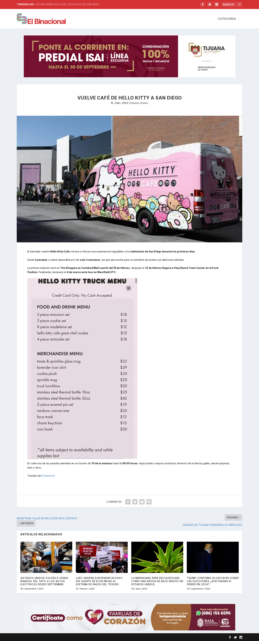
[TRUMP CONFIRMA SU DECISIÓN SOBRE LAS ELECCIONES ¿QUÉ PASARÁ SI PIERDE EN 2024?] (213, 557)
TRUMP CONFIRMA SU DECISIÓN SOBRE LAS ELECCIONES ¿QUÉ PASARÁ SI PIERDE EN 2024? (213, 581)
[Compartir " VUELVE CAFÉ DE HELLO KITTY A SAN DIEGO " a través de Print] (149, 501)
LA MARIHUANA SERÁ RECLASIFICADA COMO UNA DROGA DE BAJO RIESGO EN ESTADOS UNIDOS (157, 581)
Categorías (227, 18)
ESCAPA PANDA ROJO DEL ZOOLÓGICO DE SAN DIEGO (67, 4)
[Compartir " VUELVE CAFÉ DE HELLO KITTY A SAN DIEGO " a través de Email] (142, 501)
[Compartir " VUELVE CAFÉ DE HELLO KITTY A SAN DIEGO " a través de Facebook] (127, 501)
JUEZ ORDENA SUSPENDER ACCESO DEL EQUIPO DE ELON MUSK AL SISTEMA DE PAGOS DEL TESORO (99, 581)
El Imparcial (48, 475)
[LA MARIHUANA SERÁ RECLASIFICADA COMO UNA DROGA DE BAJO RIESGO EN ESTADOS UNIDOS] (157, 557)
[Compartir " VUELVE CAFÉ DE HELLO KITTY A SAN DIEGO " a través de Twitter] (134, 501)
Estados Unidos (139, 102)
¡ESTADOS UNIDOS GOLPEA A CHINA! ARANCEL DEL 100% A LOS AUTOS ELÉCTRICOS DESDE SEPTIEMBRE (44, 581)
